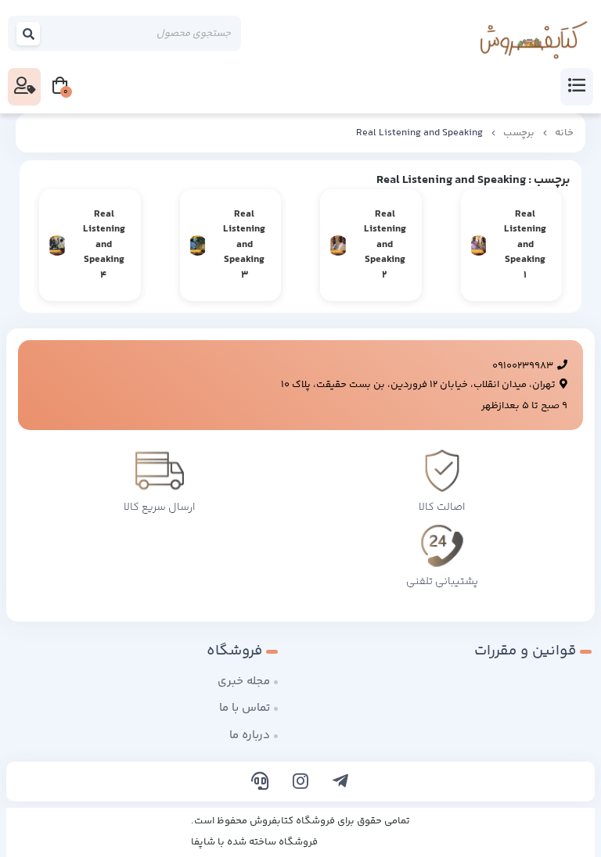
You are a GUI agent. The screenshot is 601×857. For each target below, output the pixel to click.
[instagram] (300, 783)
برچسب (518, 133)
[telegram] (340, 783)
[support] (260, 783)
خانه (564, 133)
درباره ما (249, 735)
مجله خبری (244, 681)
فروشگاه (234, 651)
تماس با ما (244, 708)
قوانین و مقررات (525, 651)
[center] (29, 33)
